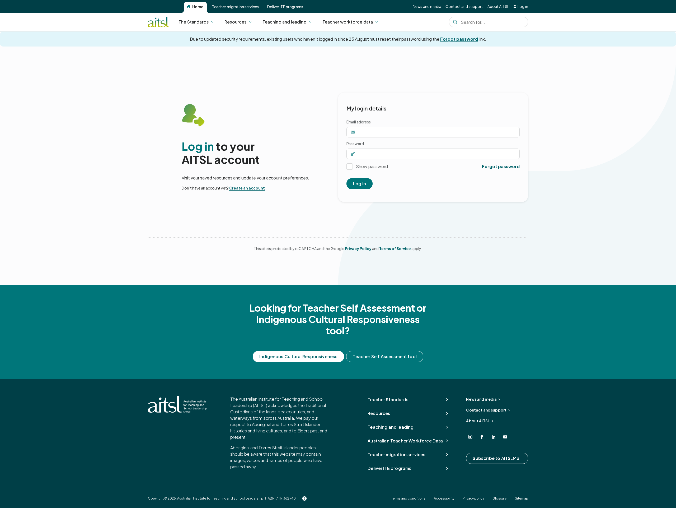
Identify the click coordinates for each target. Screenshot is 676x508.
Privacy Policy (358, 248)
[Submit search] (455, 22)
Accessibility (444, 498)
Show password (372, 166)
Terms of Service (395, 248)
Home (198, 6)
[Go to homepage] (177, 404)
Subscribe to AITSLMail (497, 458)
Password (355, 143)
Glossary (499, 498)
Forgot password (459, 39)
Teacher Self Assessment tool (384, 356)
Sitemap (521, 498)
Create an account (247, 188)
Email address (358, 122)
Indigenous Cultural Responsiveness (298, 356)
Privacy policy (473, 498)
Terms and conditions (408, 498)
